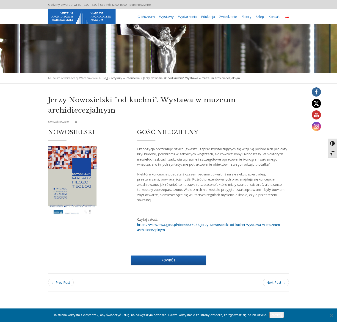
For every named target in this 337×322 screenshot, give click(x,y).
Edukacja (208, 16)
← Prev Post (61, 282)
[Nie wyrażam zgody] (331, 315)
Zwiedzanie (228, 16)
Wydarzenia (187, 16)
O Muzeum (146, 16)
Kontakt (274, 16)
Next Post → (275, 282)
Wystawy (166, 16)
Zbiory (246, 16)
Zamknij (276, 315)
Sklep (260, 16)
